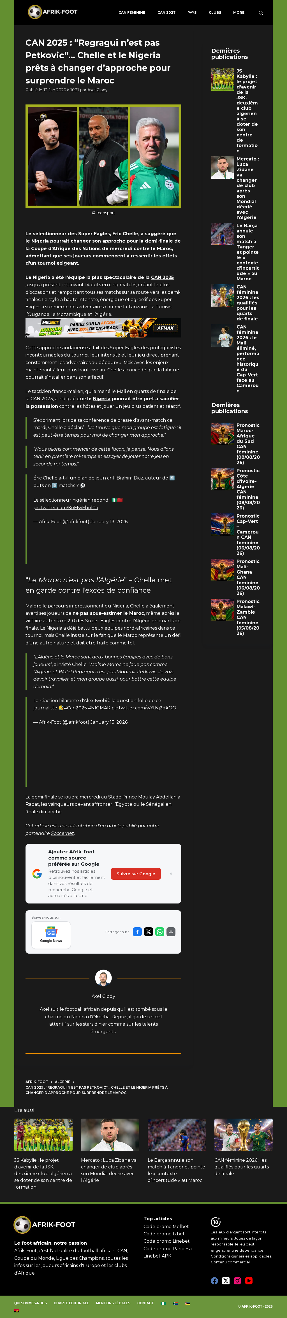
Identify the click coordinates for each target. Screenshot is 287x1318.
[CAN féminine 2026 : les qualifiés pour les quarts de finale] (243, 1135)
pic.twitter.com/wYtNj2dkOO (144, 708)
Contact (145, 1303)
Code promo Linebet (167, 1241)
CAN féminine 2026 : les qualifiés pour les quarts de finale (241, 1167)
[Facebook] (214, 1280)
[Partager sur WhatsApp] (159, 932)
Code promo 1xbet (164, 1234)
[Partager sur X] (148, 932)
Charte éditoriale (71, 1303)
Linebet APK (157, 1256)
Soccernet (62, 833)
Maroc (136, 613)
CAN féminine (132, 12)
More (238, 12)
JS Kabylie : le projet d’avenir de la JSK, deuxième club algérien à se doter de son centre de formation (43, 1174)
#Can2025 (75, 708)
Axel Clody (97, 89)
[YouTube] (249, 1280)
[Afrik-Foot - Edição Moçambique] (187, 1303)
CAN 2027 (166, 12)
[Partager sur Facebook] (137, 932)
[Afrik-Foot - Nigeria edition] (163, 1303)
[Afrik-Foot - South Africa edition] (175, 1303)
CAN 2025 (162, 277)
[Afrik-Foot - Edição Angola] (17, 1310)
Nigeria (101, 398)
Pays (192, 12)
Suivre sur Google (136, 873)
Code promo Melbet (166, 1226)
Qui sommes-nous (30, 1303)
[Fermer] (170, 873)
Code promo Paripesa (168, 1248)
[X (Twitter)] (226, 1280)
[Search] (261, 13)
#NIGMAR (99, 708)
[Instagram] (237, 1280)
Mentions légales (113, 1303)
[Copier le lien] (170, 932)
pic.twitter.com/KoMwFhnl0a (65, 507)
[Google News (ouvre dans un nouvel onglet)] (51, 935)
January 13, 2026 (109, 521)
